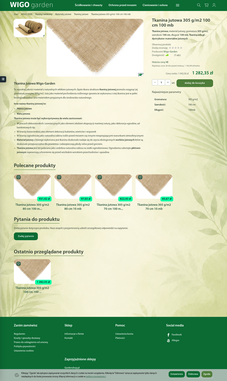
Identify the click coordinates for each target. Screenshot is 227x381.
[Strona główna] (32, 5)
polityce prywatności (96, 377)
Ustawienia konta (124, 334)
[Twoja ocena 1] (170, 48)
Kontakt (69, 338)
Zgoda (206, 374)
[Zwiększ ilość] (155, 82)
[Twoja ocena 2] (172, 48)
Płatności (120, 338)
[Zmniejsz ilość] (168, 82)
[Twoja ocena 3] (175, 48)
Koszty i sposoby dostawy (27, 338)
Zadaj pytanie (26, 236)
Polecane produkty (35, 165)
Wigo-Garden (170, 52)
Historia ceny (159, 62)
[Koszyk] (206, 5)
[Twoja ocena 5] (181, 48)
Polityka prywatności (25, 346)
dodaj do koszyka (195, 83)
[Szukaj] (199, 5)
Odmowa (193, 374)
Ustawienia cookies (24, 351)
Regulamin (19, 334)
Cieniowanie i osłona (155, 5)
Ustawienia (176, 374)
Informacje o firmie (74, 334)
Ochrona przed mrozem (123, 5)
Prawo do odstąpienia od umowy (31, 342)
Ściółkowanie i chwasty (88, 5)
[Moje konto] (214, 5)
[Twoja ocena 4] (178, 48)
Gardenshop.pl (72, 368)
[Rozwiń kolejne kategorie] (177, 5)
